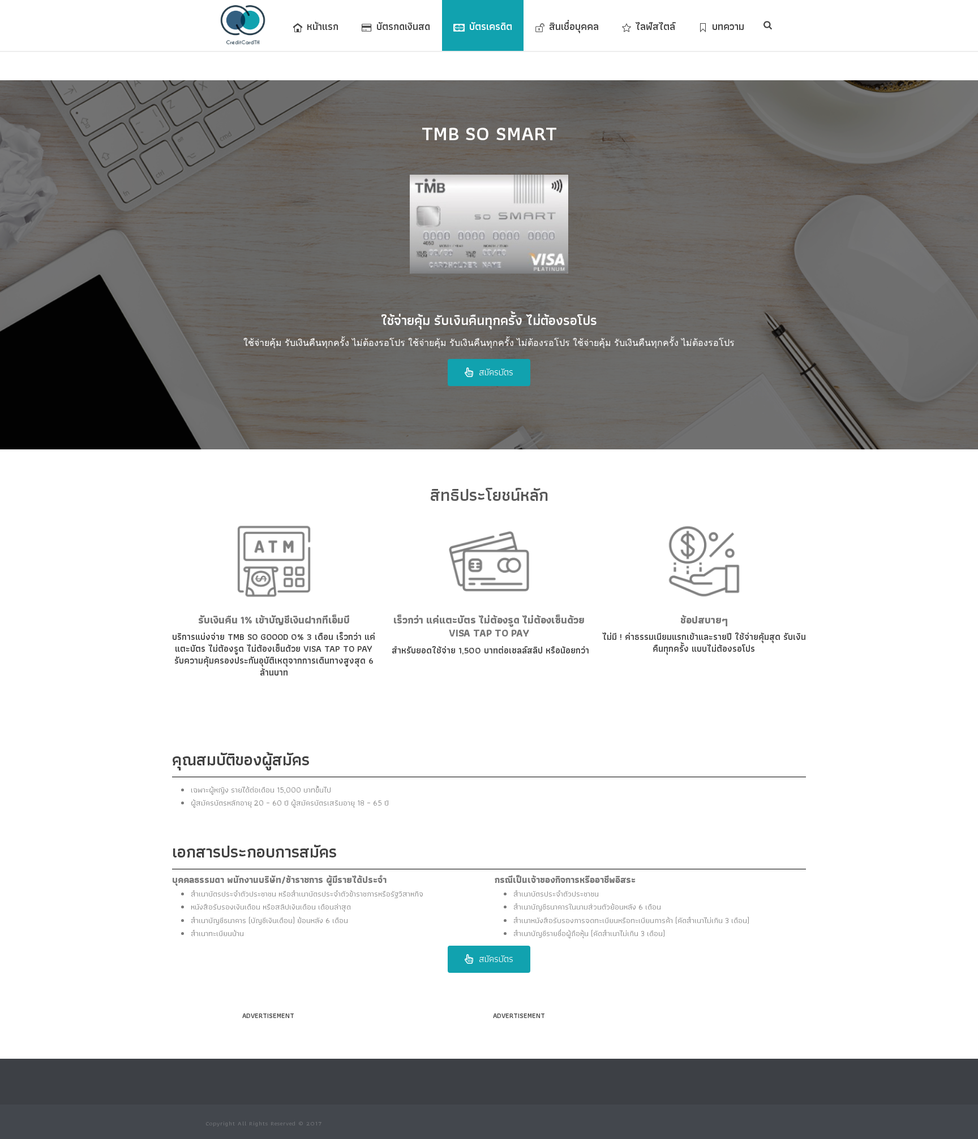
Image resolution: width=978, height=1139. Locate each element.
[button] (489, 372)
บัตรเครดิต (490, 26)
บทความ (728, 26)
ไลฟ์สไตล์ (655, 26)
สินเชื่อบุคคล (574, 26)
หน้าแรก (322, 26)
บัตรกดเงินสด (403, 26)
